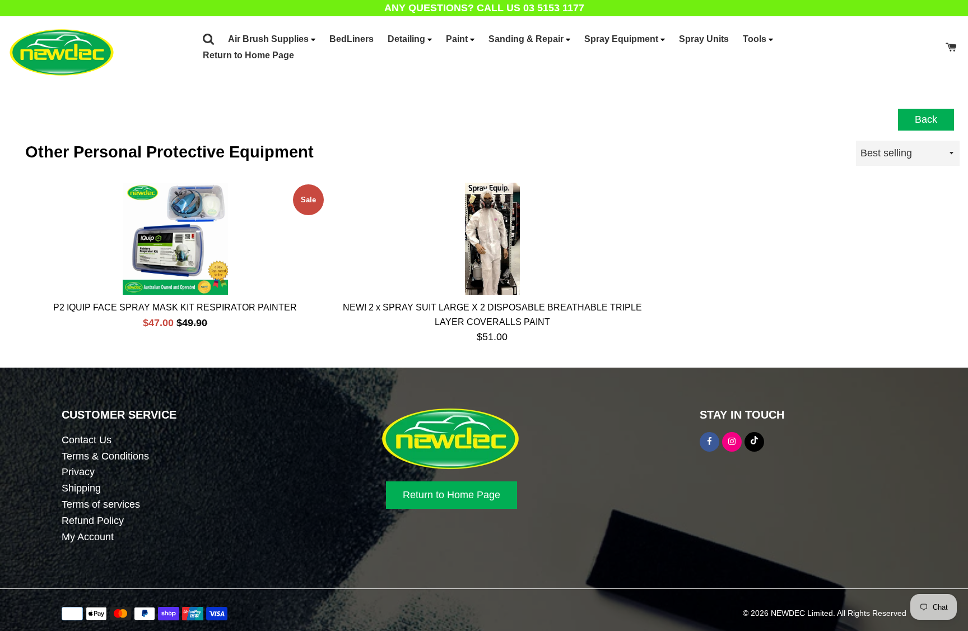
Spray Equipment (622, 39)
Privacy (78, 471)
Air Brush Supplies (269, 39)
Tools (756, 39)
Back (926, 119)
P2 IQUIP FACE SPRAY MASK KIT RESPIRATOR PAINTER (175, 307)
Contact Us (86, 440)
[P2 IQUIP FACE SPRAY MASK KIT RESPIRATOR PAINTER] (175, 239)
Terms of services (101, 504)
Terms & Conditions (105, 456)
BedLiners (351, 39)
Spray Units (704, 39)
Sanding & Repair (527, 39)
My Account (88, 536)
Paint (458, 39)
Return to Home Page (248, 55)
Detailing (407, 39)
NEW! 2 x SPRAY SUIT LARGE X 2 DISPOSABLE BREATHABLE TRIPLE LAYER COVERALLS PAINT (492, 315)
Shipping (81, 488)
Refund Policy (93, 520)
